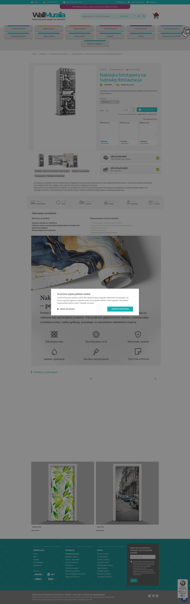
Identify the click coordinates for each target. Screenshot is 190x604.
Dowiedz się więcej (87, 303)
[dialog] (95, 302)
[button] (66, 309)
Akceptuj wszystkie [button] (120, 309)
